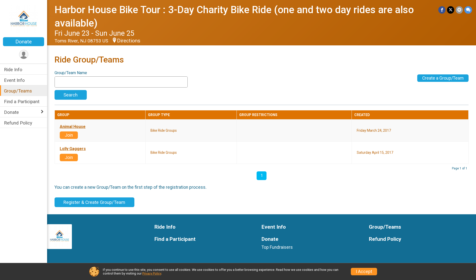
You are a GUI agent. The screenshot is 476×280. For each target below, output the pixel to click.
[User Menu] (23, 54)
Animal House (73, 126)
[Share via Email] (459, 9)
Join (69, 135)
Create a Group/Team (443, 78)
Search (70, 94)
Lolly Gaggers (73, 149)
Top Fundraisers (277, 247)
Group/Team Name (71, 73)
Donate (23, 42)
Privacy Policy (151, 273)
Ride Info (13, 69)
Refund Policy (18, 122)
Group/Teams (18, 90)
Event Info (14, 80)
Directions (128, 41)
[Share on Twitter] (450, 9)
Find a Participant (21, 101)
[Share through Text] (468, 9)
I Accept (364, 271)
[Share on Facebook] (442, 9)
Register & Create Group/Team (94, 202)
